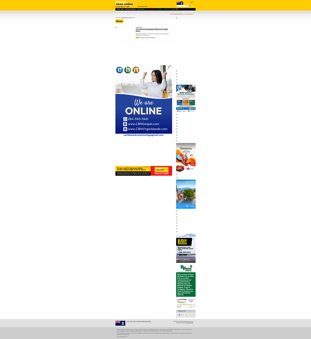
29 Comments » (153, 37)
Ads (173, 9)
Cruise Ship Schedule (140, 321)
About (177, 9)
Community (142, 37)
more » (137, 37)
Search (190, 5)
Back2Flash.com (190, 322)
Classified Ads (148, 321)
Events (134, 321)
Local (145, 37)
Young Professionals (130, 9)
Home (118, 9)
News (122, 9)
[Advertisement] (145, 54)
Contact (191, 2)
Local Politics (141, 9)
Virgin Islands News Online (126, 17)
